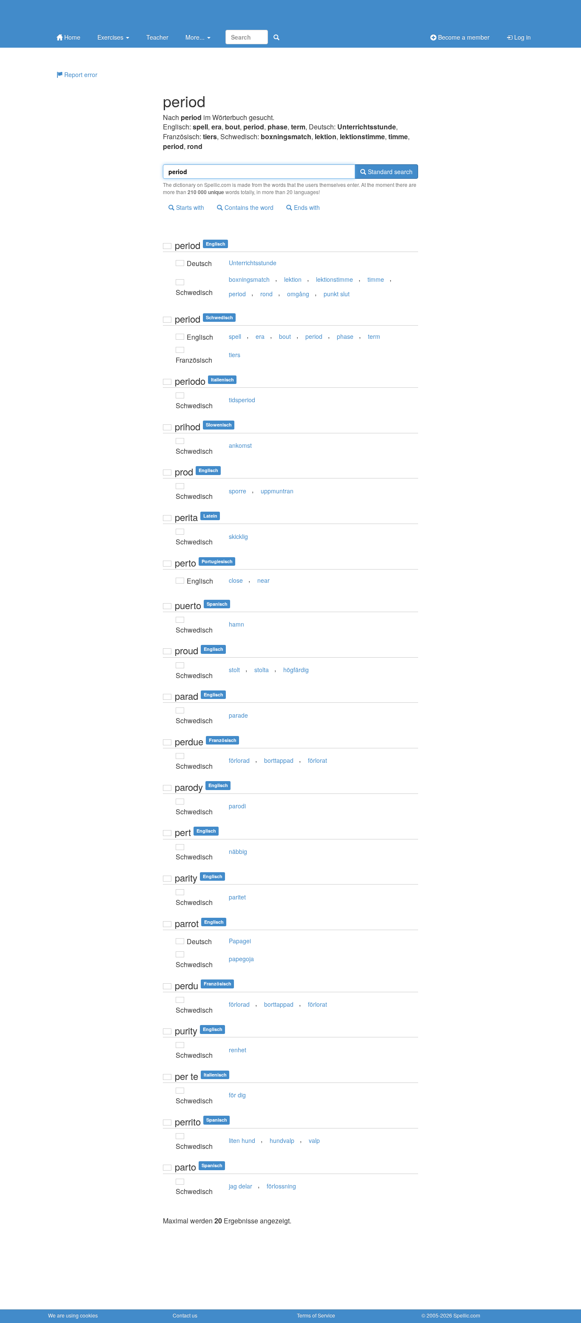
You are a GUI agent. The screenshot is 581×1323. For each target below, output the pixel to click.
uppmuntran (277, 491)
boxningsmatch (249, 279)
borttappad (278, 760)
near (263, 580)
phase (345, 336)
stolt (234, 669)
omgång (298, 293)
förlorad (239, 760)
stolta (261, 669)
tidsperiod (242, 399)
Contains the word (248, 207)
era (260, 336)
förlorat (317, 760)
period (237, 293)
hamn (236, 624)
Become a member (463, 37)
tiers (234, 354)
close (236, 580)
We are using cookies (73, 1315)
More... (195, 37)
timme (375, 279)
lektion (293, 279)
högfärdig (296, 669)
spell (235, 336)
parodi (237, 806)
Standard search (389, 171)
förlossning (281, 1186)
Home (71, 37)
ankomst (240, 445)
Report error (80, 74)
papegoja (241, 958)
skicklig (238, 536)
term (374, 336)
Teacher (157, 37)
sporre (237, 491)
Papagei (240, 940)
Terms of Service (316, 1315)
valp (314, 1140)
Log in (522, 37)
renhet (237, 1049)
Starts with (189, 207)
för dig (237, 1095)
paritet (237, 897)
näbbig (238, 851)
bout (285, 336)
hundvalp (282, 1140)
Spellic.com (466, 1315)
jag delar (240, 1186)
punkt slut (337, 293)
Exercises (111, 37)
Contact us (185, 1315)
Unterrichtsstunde (252, 262)
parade (238, 715)
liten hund (242, 1140)
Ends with (306, 207)
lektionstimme (334, 279)
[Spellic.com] (92, 14)
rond (266, 293)
